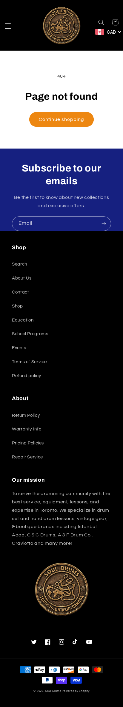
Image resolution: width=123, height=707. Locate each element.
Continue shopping (61, 119)
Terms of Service (29, 362)
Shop (17, 306)
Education (23, 320)
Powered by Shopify (75, 691)
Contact (20, 292)
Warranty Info (26, 429)
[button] (8, 26)
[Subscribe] (104, 223)
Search (19, 264)
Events (19, 348)
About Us (22, 278)
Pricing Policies (28, 443)
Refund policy (26, 376)
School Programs (30, 334)
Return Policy (26, 415)
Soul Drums (53, 691)
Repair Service (27, 457)
